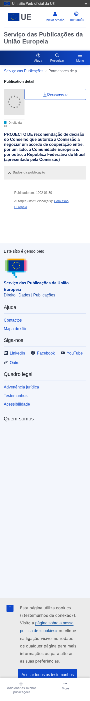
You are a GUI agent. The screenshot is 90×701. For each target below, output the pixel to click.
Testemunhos (16, 395)
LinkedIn (17, 353)
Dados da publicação (29, 172)
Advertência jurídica (21, 387)
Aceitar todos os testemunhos (48, 675)
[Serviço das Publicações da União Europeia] (19, 17)
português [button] (77, 20)
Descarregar (57, 94)
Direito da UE (13, 124)
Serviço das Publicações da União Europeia (43, 38)
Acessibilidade (17, 404)
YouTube (75, 353)
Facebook (46, 353)
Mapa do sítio (16, 329)
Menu (80, 60)
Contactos (13, 320)
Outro (15, 363)
